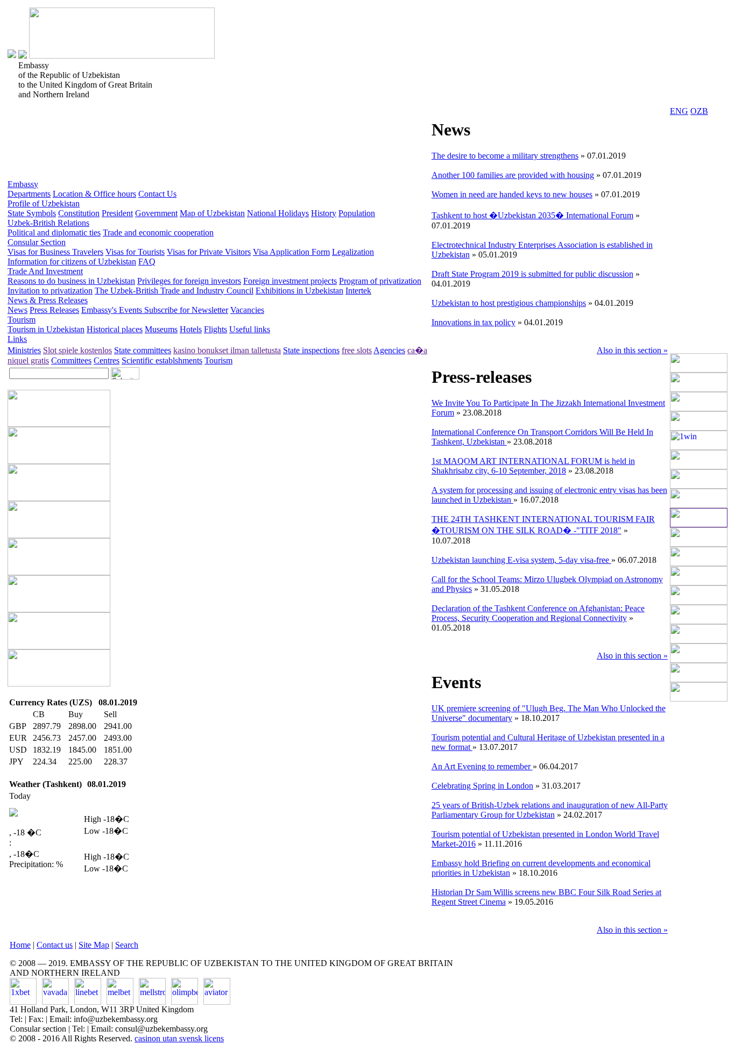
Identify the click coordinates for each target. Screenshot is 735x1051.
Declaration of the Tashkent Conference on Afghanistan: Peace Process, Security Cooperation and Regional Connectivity (538, 613)
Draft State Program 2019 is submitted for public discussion (532, 273)
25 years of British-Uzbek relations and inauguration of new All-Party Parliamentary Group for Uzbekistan (550, 809)
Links (17, 339)
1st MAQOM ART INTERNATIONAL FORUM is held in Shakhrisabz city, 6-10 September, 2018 (533, 465)
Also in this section (632, 350)
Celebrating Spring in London (482, 785)
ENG (679, 111)
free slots (357, 350)
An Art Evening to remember (482, 766)
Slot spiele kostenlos (77, 350)
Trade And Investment (45, 271)
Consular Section (37, 242)
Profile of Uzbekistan (44, 203)
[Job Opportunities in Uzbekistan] (698, 698)
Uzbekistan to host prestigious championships (509, 303)
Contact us (55, 944)
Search (126, 944)
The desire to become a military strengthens (505, 155)
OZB (699, 111)
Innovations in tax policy (473, 322)
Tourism (22, 319)
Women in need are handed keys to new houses (512, 194)
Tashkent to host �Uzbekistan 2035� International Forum (532, 215)
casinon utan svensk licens (179, 1038)
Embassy (23, 184)
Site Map (94, 944)
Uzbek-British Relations (48, 222)
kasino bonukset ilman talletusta (227, 350)
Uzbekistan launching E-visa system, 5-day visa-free (521, 559)
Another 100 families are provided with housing (513, 175)
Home (20, 944)
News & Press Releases (48, 300)
